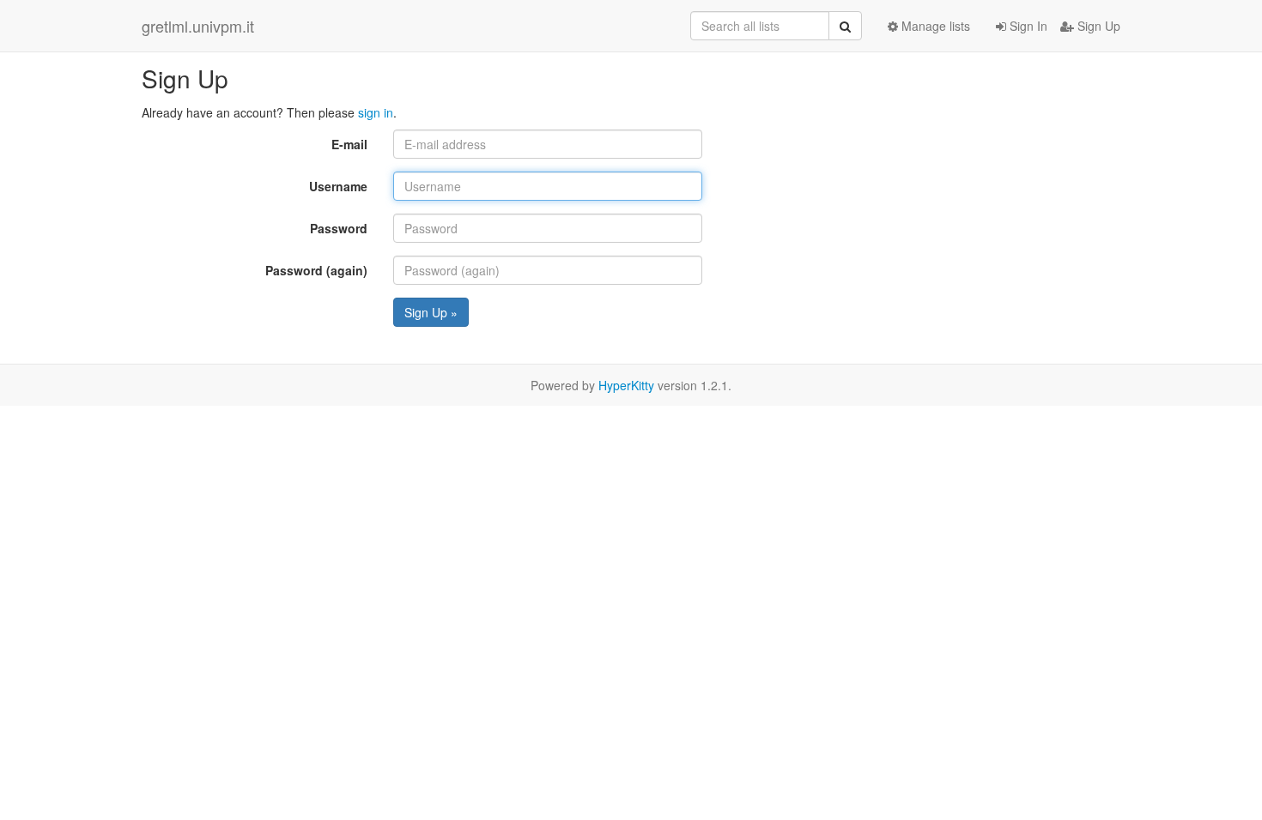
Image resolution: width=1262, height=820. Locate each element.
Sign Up (1097, 25)
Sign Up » (431, 312)
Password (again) (316, 270)
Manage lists (934, 25)
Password (338, 228)
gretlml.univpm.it (198, 26)
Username (338, 186)
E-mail (349, 144)
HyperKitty (626, 385)
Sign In (1026, 25)
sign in (375, 112)
